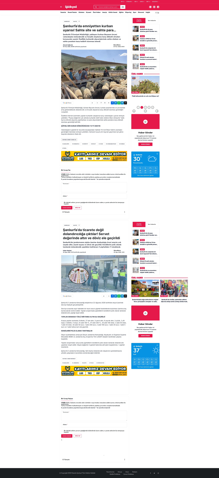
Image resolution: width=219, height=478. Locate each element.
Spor (134, 12)
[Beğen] (92, 102)
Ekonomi (141, 12)
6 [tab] (145, 111)
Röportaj (128, 12)
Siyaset (88, 12)
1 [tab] (138, 107)
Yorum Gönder (67, 207)
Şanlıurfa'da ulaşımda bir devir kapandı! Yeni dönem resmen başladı (148, 50)
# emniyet (85, 144)
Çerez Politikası (129, 474)
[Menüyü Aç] (60, 6)
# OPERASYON (100, 363)
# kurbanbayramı (111, 144)
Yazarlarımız (110, 472)
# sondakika (75, 144)
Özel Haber (97, 12)
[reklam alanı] (94, 156)
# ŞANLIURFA (66, 363)
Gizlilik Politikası (115, 474)
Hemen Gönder (145, 144)
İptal (71, 398)
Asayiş (104, 12)
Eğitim (121, 12)
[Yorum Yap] (101, 102)
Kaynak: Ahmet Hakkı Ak (69, 139)
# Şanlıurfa (66, 144)
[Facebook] (150, 473)
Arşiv (127, 472)
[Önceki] (134, 111)
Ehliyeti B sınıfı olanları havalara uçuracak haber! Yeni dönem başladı (148, 59)
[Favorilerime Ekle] (97, 102)
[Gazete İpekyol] (71, 7)
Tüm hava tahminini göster (145, 175)
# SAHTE (84, 363)
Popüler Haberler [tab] (139, 20)
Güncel (142, 36)
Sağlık (148, 12)
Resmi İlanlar (72, 12)
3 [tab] (145, 107)
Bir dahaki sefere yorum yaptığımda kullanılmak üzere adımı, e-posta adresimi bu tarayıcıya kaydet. (94, 203)
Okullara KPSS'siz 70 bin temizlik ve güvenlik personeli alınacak (149, 40)
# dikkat (93, 144)
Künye (120, 472)
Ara (123, 7)
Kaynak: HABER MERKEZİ (69, 358)
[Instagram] (158, 473)
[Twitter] (154, 473)
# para (64, 148)
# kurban (122, 144)
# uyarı (101, 144)
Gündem (81, 12)
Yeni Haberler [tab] (152, 20)
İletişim (134, 472)
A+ (105, 102)
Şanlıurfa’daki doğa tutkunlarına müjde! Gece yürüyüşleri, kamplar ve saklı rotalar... (145, 101)
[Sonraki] (157, 111)
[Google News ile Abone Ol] (67, 102)
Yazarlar (63, 12)
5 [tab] (152, 107)
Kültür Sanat (113, 12)
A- (109, 102)
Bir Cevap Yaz (65, 170)
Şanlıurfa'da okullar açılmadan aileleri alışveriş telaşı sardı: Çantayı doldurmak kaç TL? (174, 301)
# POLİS (91, 363)
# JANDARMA (75, 363)
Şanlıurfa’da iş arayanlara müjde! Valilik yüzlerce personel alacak (148, 68)
